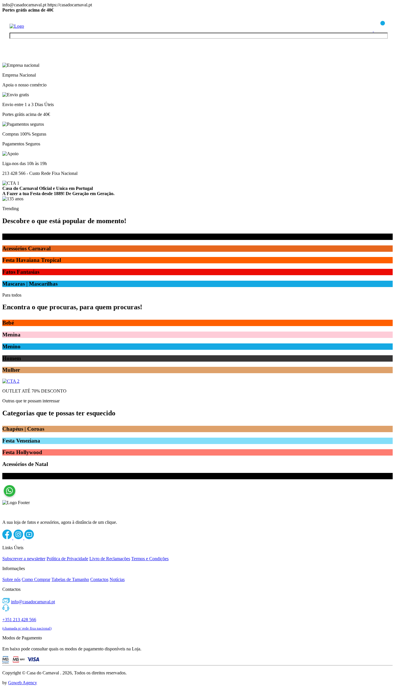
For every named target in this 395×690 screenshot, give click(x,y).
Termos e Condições (150, 558)
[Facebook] (7, 537)
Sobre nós (11, 579)
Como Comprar (36, 579)
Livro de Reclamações (109, 558)
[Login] (367, 29)
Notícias (117, 579)
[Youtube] (29, 537)
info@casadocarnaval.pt (33, 601)
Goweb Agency (22, 682)
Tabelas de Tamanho (70, 579)
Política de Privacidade (67, 558)
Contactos (99, 579)
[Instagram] (18, 537)
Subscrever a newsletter (23, 558)
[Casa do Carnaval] (33, 26)
